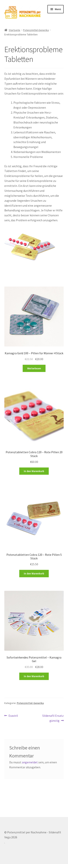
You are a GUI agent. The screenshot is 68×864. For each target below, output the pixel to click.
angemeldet (30, 762)
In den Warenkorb (34, 471)
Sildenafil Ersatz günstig (53, 717)
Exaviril (13, 715)
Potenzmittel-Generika (36, 30)
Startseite (14, 30)
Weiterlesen (34, 368)
